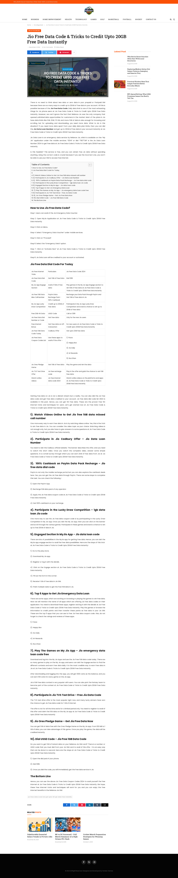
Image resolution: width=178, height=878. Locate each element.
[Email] (20, 129)
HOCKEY (138, 19)
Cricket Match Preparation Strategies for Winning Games (94, 836)
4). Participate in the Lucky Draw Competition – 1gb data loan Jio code (60, 183)
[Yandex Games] (89, 10)
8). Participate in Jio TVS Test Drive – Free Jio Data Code (55, 193)
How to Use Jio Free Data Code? (45, 168)
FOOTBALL (127, 19)
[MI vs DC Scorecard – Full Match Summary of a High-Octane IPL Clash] (67, 824)
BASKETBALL (113, 19)
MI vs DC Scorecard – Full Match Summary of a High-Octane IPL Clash (66, 836)
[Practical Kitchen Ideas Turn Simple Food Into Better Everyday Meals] (119, 84)
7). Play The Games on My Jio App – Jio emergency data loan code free (61, 190)
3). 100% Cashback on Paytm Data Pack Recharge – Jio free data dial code (62, 180)
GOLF (102, 19)
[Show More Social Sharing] (74, 52)
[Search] (171, 19)
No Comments (48, 47)
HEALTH (68, 19)
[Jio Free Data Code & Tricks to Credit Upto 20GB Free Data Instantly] (67, 97)
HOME (24, 19)
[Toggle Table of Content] (89, 165)
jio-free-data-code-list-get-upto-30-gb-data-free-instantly (50, 797)
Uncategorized (34, 30)
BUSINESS (35, 19)
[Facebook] (20, 108)
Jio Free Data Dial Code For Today (46, 170)
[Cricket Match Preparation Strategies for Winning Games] (95, 824)
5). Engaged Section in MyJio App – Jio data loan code (54, 185)
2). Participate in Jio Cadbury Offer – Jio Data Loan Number (56, 178)
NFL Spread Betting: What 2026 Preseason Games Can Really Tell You (139, 96)
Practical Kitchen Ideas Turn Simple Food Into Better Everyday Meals (138, 84)
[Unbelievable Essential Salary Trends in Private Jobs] (39, 824)
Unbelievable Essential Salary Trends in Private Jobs (39, 835)
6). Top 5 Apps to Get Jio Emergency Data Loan (51, 188)
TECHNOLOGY (81, 19)
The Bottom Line (40, 200)
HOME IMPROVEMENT (52, 19)
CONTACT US (151, 19)
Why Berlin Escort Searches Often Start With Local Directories (35, 2)
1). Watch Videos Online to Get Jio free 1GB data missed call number (59, 175)
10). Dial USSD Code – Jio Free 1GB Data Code (51, 198)
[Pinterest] (20, 124)
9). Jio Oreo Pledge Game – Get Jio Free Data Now (53, 195)
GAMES (94, 19)
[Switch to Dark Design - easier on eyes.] (174, 19)
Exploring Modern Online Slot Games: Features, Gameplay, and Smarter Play (138, 71)
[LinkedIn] (20, 118)
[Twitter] (20, 113)
